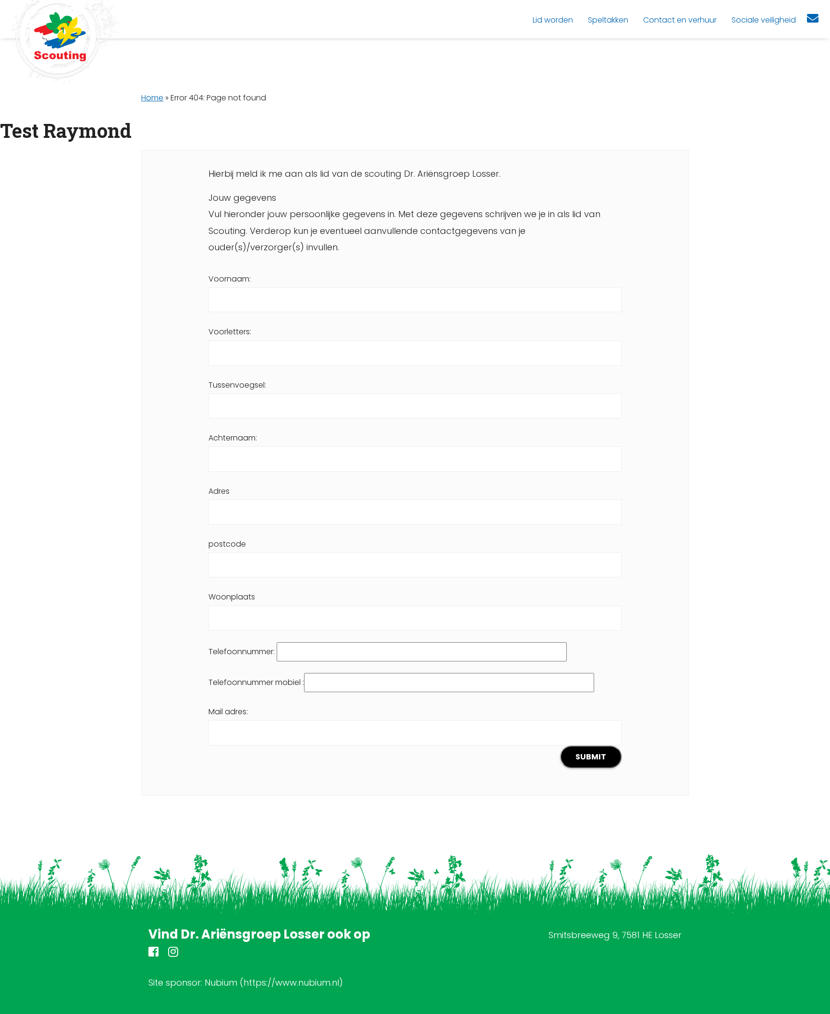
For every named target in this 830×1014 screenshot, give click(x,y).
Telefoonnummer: (242, 651)
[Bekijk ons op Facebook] (153, 953)
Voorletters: (229, 331)
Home (152, 97)
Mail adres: (228, 711)
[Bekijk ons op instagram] (173, 953)
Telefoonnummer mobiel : (256, 682)
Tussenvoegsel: (237, 385)
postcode (227, 544)
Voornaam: (229, 278)
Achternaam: (232, 437)
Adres (219, 491)
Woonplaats (231, 596)
